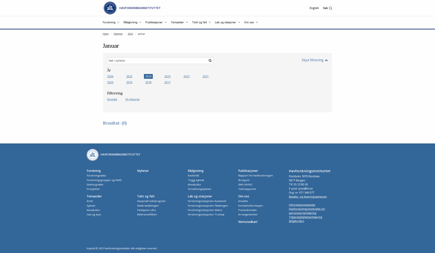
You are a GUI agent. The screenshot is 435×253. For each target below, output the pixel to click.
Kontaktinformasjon (250, 205)
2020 (110, 82)
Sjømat (91, 205)
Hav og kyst (94, 214)
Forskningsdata (96, 175)
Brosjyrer (244, 180)
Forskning (94, 171)
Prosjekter (93, 189)
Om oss (243, 196)
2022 (187, 76)
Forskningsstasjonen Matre (205, 210)
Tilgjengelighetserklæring (305, 217)
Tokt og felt (146, 196)
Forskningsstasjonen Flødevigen (208, 205)
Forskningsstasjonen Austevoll (207, 201)
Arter (90, 201)
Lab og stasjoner (200, 196)
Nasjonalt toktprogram (151, 201)
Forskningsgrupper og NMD (104, 180)
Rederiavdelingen (148, 205)
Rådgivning (196, 171)
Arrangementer (248, 214)
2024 (148, 76)
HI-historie (132, 99)
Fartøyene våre (146, 210)
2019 (129, 82)
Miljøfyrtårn (296, 221)
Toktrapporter (247, 189)
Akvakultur (194, 184)
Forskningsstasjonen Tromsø (206, 214)
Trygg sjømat (196, 180)
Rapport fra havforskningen (255, 175)
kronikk (112, 99)
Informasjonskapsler (302, 205)
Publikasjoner (248, 171)
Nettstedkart (248, 222)
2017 (167, 82)
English (314, 8)
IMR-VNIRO (245, 184)
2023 (130, 33)
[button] (327, 8)
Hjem (106, 33)
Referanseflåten (147, 214)
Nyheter (118, 33)
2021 (206, 76)
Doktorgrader (95, 184)
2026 (110, 76)
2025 (129, 76)
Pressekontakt (247, 210)
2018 (148, 82)
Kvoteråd (193, 175)
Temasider (94, 196)
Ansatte (243, 201)
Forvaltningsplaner (199, 189)
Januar (141, 33)
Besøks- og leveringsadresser (308, 197)
